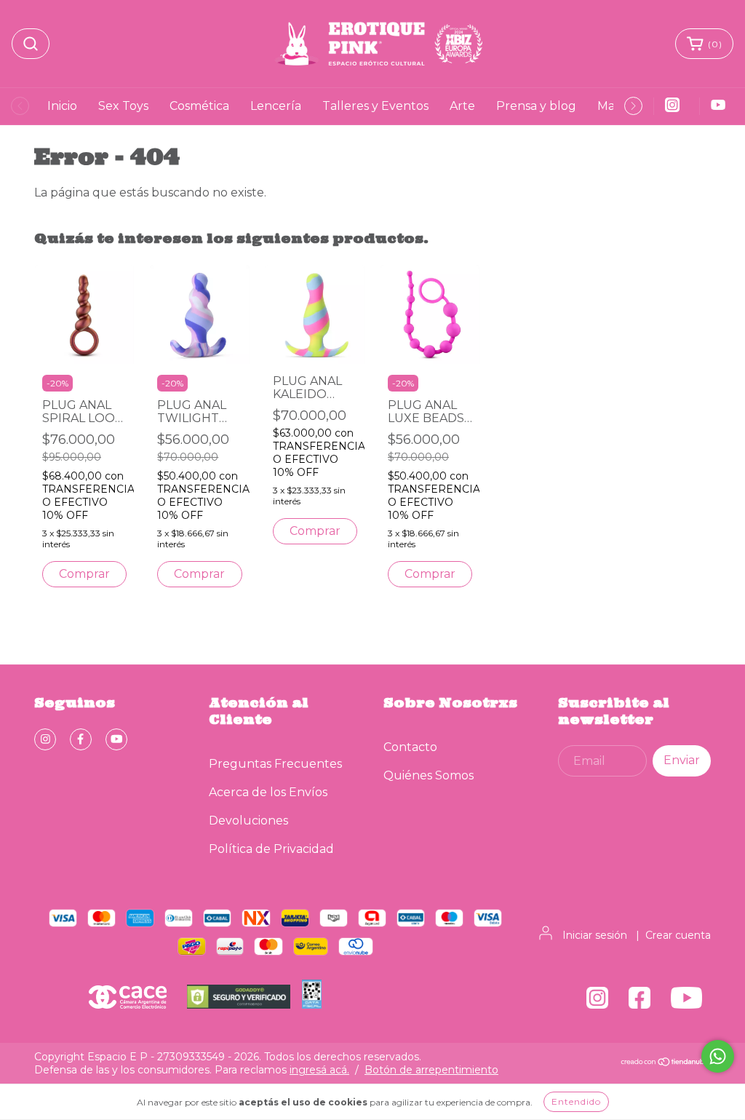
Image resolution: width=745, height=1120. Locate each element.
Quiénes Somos (428, 775)
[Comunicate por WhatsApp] (717, 1056)
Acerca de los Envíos (268, 792)
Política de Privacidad (271, 849)
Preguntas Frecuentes (275, 764)
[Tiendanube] (665, 1063)
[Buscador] (30, 43)
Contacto (410, 747)
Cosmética (199, 106)
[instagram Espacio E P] (45, 739)
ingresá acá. (319, 1069)
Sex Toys (123, 106)
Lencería (275, 106)
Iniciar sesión (594, 935)
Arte (462, 106)
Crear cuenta (678, 935)
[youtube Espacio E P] (116, 739)
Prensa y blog (536, 106)
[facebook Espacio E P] (81, 739)
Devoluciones (248, 820)
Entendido (576, 1101)
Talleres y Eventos (375, 106)
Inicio (62, 106)
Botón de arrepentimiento (431, 1069)
